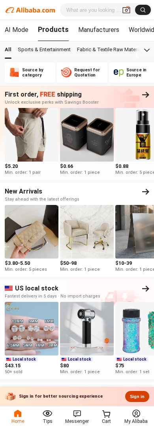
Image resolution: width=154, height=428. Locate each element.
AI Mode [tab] (16, 29)
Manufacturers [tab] (98, 29)
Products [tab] (53, 29)
